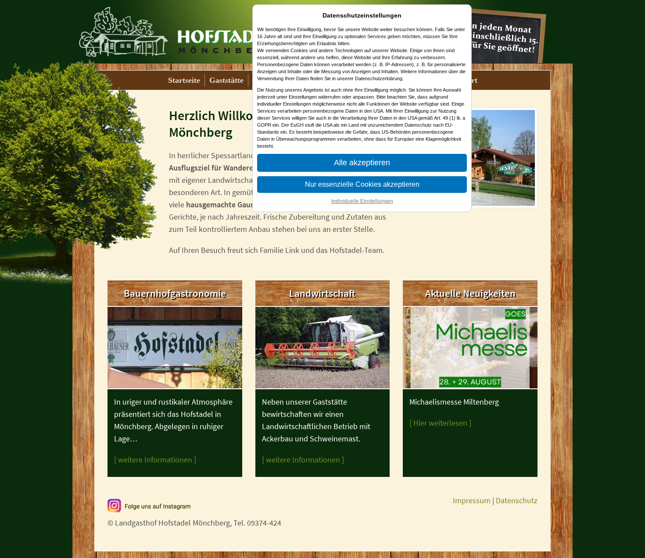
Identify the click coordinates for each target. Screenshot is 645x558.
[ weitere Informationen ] (155, 460)
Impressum (472, 500)
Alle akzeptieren (362, 162)
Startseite (184, 80)
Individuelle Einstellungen (362, 201)
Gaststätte (226, 80)
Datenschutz (517, 500)
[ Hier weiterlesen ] (440, 423)
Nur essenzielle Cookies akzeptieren (362, 184)
